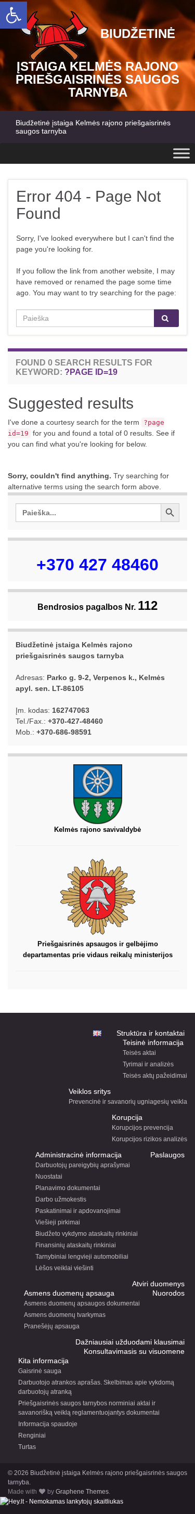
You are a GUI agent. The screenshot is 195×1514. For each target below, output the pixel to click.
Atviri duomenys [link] (158, 1284)
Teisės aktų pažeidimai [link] (155, 1075)
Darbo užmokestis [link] (60, 1199)
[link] (13, 15)
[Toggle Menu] (181, 154)
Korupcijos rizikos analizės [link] (149, 1139)
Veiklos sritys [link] (90, 1091)
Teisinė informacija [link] (153, 1042)
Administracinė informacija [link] (78, 1155)
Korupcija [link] (127, 1117)
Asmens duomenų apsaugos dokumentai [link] (82, 1303)
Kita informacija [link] (43, 1360)
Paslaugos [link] (167, 1155)
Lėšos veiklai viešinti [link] (64, 1268)
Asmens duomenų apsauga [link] (69, 1293)
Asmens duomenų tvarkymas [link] (65, 1315)
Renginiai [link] (32, 1435)
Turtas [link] (27, 1447)
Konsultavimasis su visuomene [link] (134, 1351)
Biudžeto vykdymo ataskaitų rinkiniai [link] (86, 1233)
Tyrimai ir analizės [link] (148, 1064)
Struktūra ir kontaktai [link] (150, 1033)
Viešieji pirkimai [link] (57, 1222)
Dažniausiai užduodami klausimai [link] (130, 1342)
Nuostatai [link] (48, 1176)
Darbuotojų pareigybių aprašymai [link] (82, 1165)
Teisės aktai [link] (139, 1052)
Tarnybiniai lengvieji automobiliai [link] (81, 1256)
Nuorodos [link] (168, 1293)
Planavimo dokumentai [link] (67, 1188)
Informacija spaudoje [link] (47, 1424)
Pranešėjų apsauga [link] (52, 1326)
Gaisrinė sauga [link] (39, 1371)
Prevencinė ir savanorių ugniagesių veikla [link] (128, 1101)
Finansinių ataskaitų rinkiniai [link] (75, 1245)
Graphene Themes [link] (82, 1491)
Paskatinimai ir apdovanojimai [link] (78, 1211)
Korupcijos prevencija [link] (142, 1127)
